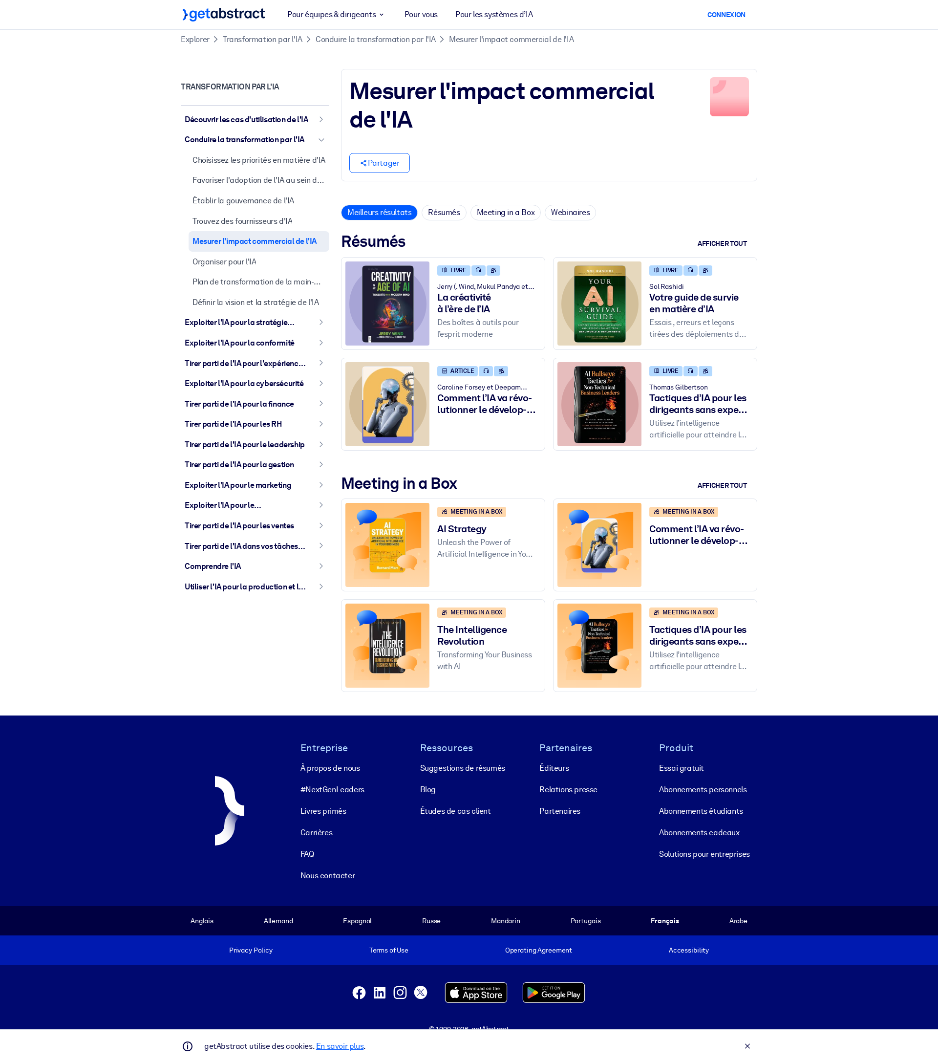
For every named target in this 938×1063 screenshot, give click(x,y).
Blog (428, 789)
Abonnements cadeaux (699, 832)
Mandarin (505, 921)
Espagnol (357, 921)
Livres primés (323, 811)
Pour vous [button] (421, 14)
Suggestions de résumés (462, 768)
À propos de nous (330, 768)
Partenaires (559, 811)
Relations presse (568, 789)
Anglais (202, 921)
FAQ (307, 854)
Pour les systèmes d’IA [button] (494, 14)
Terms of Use (388, 950)
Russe (431, 921)
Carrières (316, 832)
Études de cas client (455, 811)
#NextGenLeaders (332, 789)
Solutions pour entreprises (704, 854)
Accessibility (689, 950)
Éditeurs (554, 768)
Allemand (278, 921)
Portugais (586, 921)
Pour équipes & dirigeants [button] (331, 14)
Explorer (195, 39)
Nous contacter (327, 875)
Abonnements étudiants (701, 811)
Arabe (738, 921)
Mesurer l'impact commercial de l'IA (511, 39)
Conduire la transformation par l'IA (376, 39)
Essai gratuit (681, 768)
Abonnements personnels (702, 789)
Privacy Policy (251, 950)
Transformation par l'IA (262, 39)
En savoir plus (339, 1046)
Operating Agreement (538, 950)
